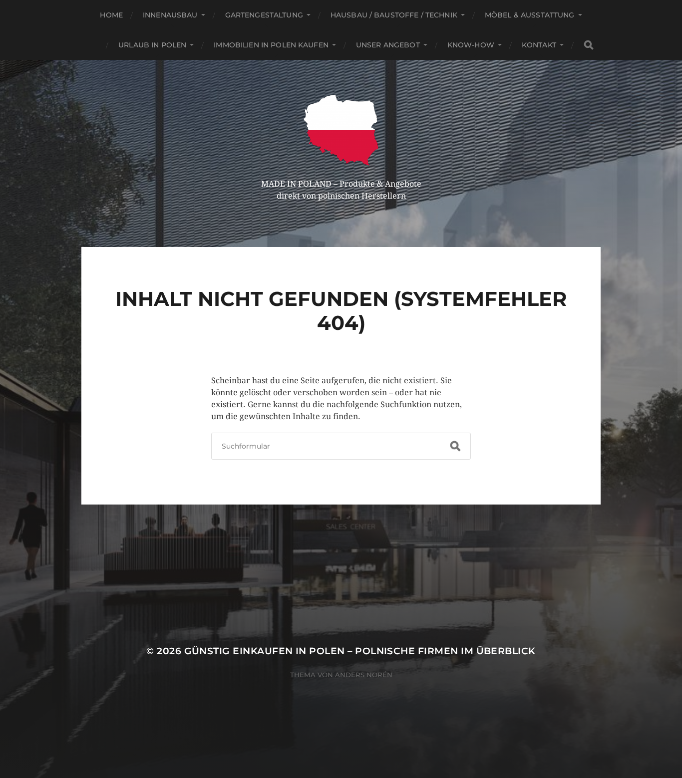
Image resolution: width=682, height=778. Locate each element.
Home (111, 14)
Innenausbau (170, 14)
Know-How (470, 44)
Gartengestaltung (264, 14)
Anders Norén (363, 675)
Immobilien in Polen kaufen (271, 44)
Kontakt (539, 44)
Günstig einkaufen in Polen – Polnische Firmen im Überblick (360, 651)
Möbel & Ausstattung (530, 14)
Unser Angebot (388, 44)
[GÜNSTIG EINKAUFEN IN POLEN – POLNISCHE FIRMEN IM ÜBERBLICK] (341, 130)
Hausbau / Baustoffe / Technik (394, 14)
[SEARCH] (589, 45)
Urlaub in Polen (152, 44)
